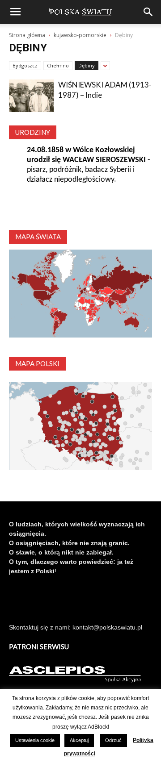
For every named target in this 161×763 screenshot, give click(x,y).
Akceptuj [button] (79, 740)
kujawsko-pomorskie (80, 35)
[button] (148, 12)
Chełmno (58, 65)
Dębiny (86, 65)
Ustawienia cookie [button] (35, 740)
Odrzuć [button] (113, 740)
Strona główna (27, 35)
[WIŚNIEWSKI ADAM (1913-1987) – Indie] (31, 95)
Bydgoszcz (25, 65)
